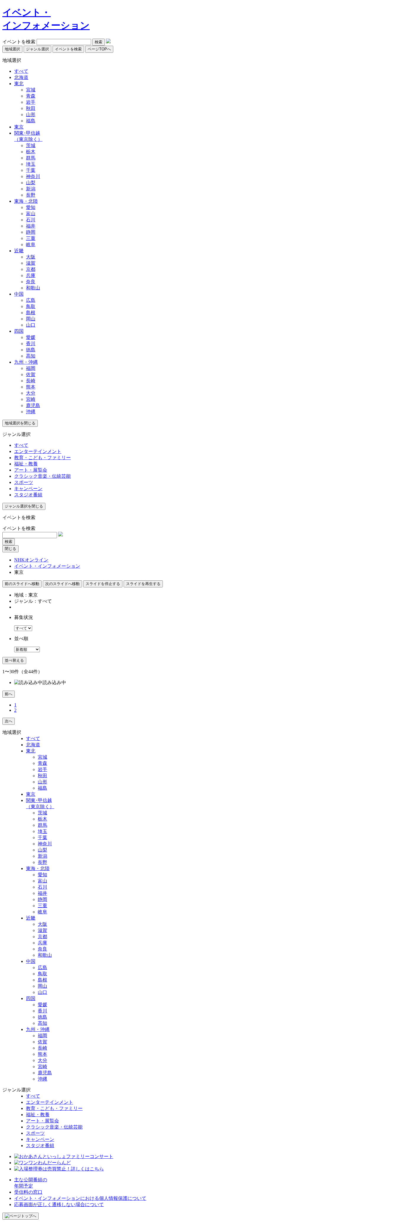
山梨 (30, 182)
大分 (30, 393)
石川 (30, 219)
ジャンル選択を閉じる (24, 506)
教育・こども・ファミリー (42, 457)
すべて (21, 71)
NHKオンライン (31, 559)
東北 (19, 83)
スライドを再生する (143, 584)
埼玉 (30, 164)
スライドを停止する (103, 584)
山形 (30, 114)
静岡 (30, 232)
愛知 (30, 207)
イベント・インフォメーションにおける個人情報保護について (80, 1198)
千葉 (30, 170)
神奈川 (33, 176)
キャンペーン (28, 488)
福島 (30, 120)
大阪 (30, 256)
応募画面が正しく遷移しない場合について (59, 1204)
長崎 (30, 380)
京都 (30, 269)
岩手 (30, 102)
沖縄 (30, 411)
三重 (30, 238)
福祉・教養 (26, 463)
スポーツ (23, 482)
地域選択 (12, 49)
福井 (30, 225)
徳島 (30, 349)
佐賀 (30, 374)
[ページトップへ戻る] (20, 1216)
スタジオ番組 (28, 494)
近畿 (19, 250)
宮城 (30, 89)
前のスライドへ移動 (22, 584)
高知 (30, 355)
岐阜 (30, 244)
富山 (30, 213)
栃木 (30, 151)
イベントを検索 (18, 41)
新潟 (30, 188)
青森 (30, 95)
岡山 (30, 318)
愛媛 (30, 337)
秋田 (30, 108)
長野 (30, 194)
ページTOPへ (99, 49)
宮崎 (30, 399)
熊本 (30, 386)
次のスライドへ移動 (62, 584)
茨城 (30, 145)
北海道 (21, 77)
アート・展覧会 (30, 469)
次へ (8, 721)
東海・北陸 (26, 201)
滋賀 (30, 263)
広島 (30, 300)
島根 (30, 312)
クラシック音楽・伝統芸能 (42, 476)
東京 (19, 126)
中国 (19, 294)
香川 (30, 343)
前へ (8, 694)
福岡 (30, 368)
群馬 (30, 157)
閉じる (10, 548)
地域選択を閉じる (20, 423)
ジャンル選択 (37, 49)
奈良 (30, 281)
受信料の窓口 (28, 1192)
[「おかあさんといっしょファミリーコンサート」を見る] (63, 1156)
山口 (30, 324)
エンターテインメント (37, 451)
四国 (19, 331)
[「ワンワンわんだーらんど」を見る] (42, 1162)
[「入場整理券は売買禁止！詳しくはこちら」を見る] (59, 1168)
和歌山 (33, 287)
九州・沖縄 (26, 362)
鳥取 (30, 306)
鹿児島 (33, 405)
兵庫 (30, 275)
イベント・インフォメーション (47, 566)
